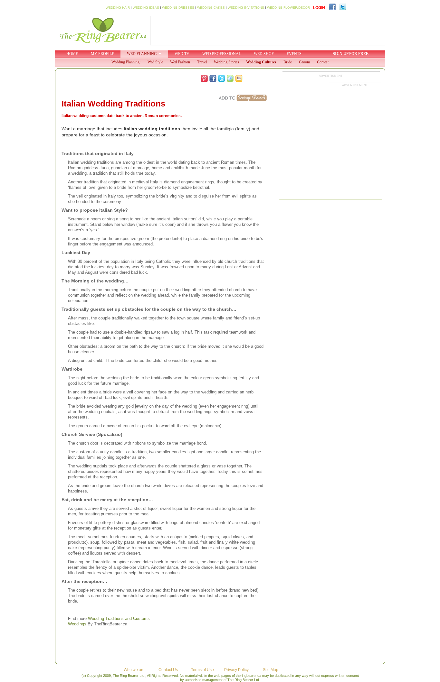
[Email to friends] (230, 78)
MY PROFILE (102, 53)
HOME (72, 53)
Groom (304, 62)
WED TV (182, 53)
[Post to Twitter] (221, 78)
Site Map (270, 670)
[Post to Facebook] (212, 78)
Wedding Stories (226, 62)
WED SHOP (264, 53)
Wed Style (155, 62)
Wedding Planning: (125, 62)
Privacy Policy (236, 670)
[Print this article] (239, 78)
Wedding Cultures (261, 62)
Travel (202, 62)
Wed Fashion (180, 62)
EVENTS (294, 53)
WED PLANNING (142, 53)
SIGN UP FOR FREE (350, 53)
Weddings (77, 624)
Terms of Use (202, 670)
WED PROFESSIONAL (221, 53)
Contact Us (168, 670)
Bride (287, 62)
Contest (323, 62)
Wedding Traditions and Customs (119, 618)
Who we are (134, 670)
